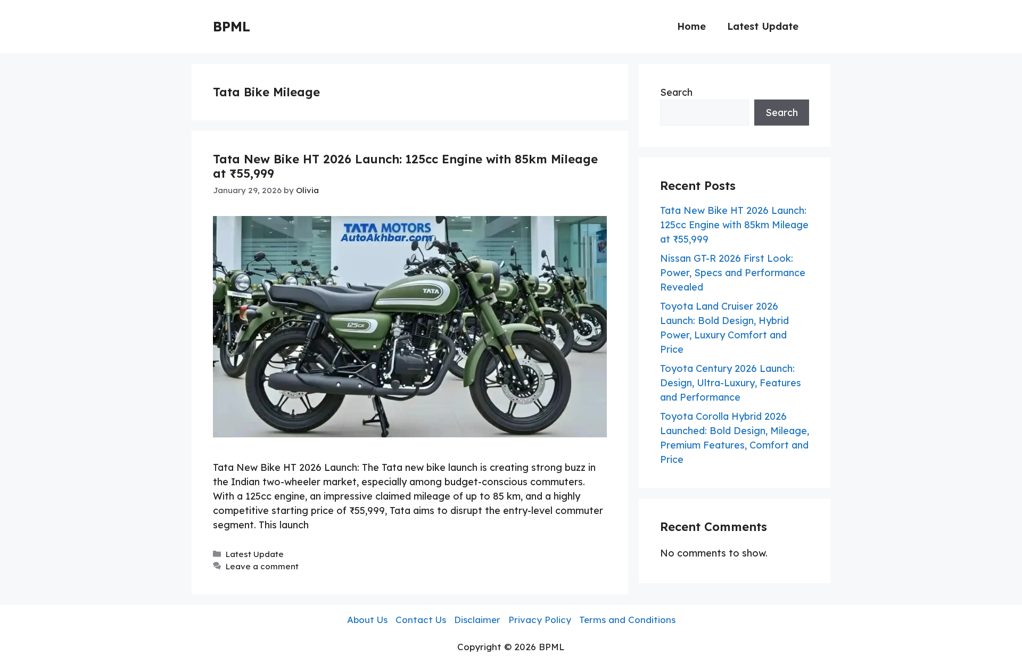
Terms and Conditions (627, 619)
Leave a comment (262, 566)
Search (676, 92)
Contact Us (420, 619)
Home (691, 26)
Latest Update (762, 26)
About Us (367, 619)
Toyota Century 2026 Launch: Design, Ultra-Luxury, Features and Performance (730, 382)
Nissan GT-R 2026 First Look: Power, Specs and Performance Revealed (732, 272)
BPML (231, 26)
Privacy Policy (539, 619)
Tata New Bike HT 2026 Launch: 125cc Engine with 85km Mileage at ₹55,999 (405, 166)
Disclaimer (477, 619)
